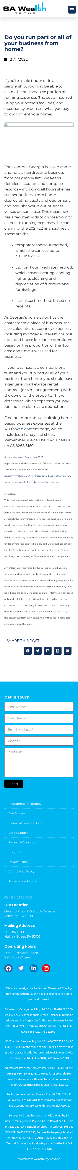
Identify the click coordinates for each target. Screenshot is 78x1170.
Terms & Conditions (22, 881)
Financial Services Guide (26, 823)
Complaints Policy (21, 871)
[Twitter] (21, 968)
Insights (14, 852)
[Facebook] (8, 968)
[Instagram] (46, 968)
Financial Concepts (22, 842)
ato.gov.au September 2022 (28, 457)
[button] (72, 10)
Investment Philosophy (25, 803)
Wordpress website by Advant (39, 1159)
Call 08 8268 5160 (18, 897)
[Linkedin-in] (33, 968)
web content (27, 429)
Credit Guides (18, 832)
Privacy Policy (18, 861)
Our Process (17, 813)
